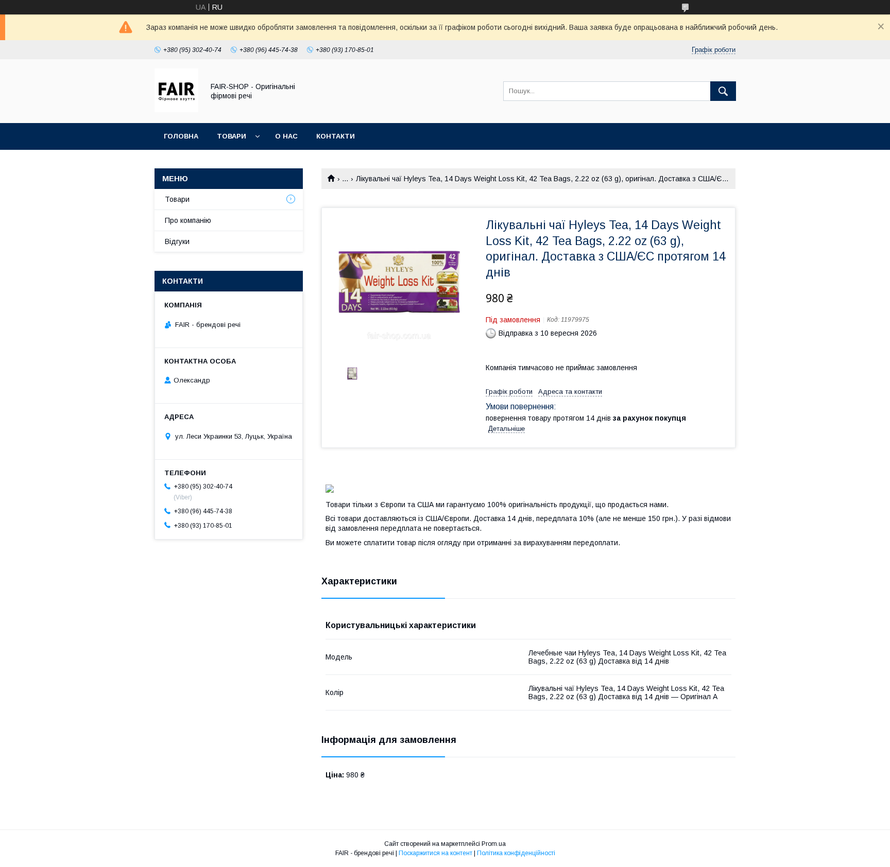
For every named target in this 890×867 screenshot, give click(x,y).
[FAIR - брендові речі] (176, 110)
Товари (231, 136)
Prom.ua (494, 843)
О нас (286, 136)
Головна (181, 136)
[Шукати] (723, 91)
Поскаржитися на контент (435, 853)
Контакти (335, 136)
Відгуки (177, 241)
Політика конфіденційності (516, 853)
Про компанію (188, 220)
